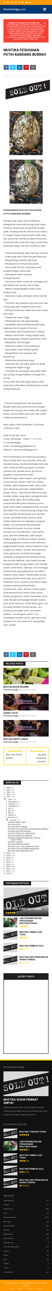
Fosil (5, 1213)
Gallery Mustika (9, 1217)
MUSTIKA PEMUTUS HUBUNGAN (21, 833)
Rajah (5, 1255)
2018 (8, 857)
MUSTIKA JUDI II (14, 824)
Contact (39, 1288)
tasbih (6, 1268)
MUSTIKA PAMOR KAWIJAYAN (20, 835)
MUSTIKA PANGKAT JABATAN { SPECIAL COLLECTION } (24, 839)
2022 (8, 796)
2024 (8, 792)
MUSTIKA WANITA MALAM (18, 844)
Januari (13, 820)
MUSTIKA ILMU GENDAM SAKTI (21, 851)
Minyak (6, 1230)
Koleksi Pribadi (9, 1226)
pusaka (6, 1251)
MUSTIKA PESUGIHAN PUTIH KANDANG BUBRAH (28, 829)
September (13, 806)
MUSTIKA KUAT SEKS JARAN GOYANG (23, 846)
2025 (8, 790)
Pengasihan (8, 1234)
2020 (8, 853)
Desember (13, 801)
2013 (8, 868)
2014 (8, 866)
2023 (8, 794)
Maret (11, 815)
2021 (10, 799)
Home (12, 1288)
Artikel (6, 1205)
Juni (10, 810)
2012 (8, 871)
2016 (8, 862)
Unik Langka (8, 1272)
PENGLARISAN (8, 1238)
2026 (8, 787)
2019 (8, 855)
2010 (8, 873)
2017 (8, 860)
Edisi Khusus (8, 1209)
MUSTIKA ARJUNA (15, 842)
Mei (10, 812)
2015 (8, 864)
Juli (9, 808)
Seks (5, 1259)
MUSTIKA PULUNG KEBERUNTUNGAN (23, 848)
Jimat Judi (7, 1222)
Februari (12, 817)
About (20, 1288)
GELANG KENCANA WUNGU (19, 831)
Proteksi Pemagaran (11, 1247)
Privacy (29, 1288)
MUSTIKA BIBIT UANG (17, 822)
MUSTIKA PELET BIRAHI (17, 827)
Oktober (12, 804)
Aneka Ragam (8, 1200)
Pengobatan (8, 1243)
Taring (6, 1263)
